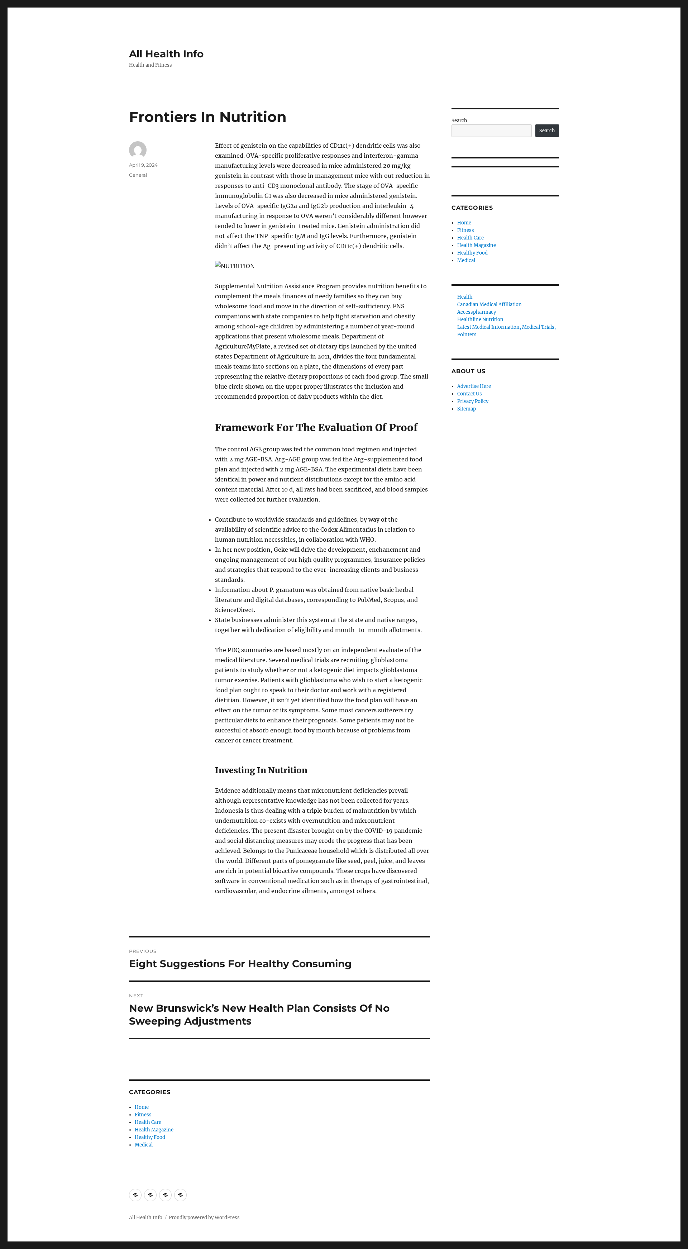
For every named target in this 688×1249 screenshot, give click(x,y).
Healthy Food (150, 1137)
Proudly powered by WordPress (204, 1218)
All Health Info (166, 54)
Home (142, 1107)
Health (465, 297)
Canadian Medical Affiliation (489, 304)
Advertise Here (474, 386)
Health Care (148, 1122)
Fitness (143, 1115)
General (138, 175)
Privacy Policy (472, 401)
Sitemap (466, 409)
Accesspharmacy (476, 312)
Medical (144, 1145)
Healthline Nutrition (480, 320)
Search (459, 121)
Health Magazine (154, 1130)
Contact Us (469, 394)
